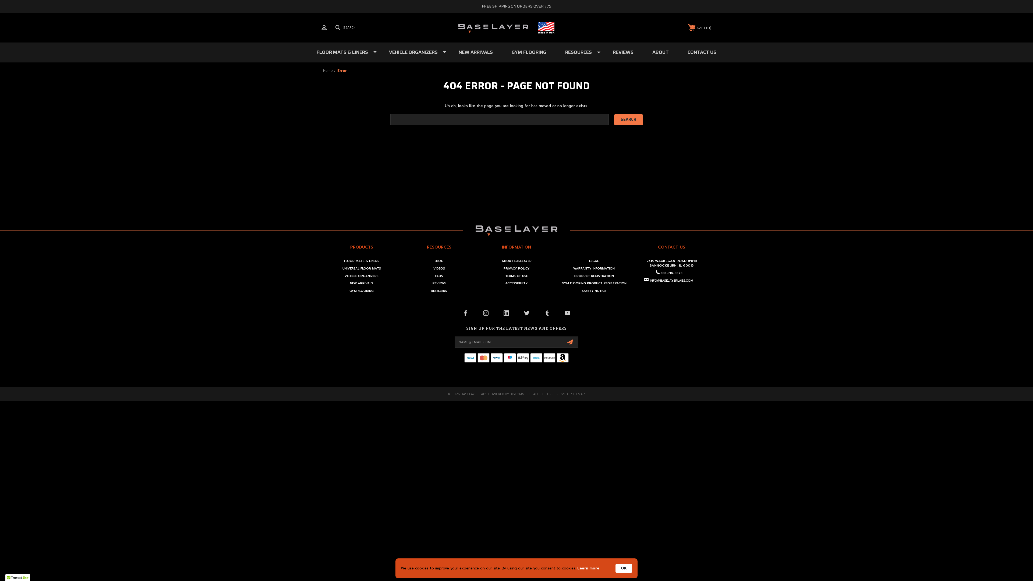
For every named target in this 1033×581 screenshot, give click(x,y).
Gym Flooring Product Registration (594, 283)
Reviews (623, 52)
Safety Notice (594, 291)
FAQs (439, 276)
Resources (578, 52)
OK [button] (624, 568)
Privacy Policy (517, 268)
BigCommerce (521, 393)
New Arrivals (476, 52)
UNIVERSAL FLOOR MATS (361, 268)
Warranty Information (594, 268)
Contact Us (702, 52)
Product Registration (594, 276)
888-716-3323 (671, 273)
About (660, 52)
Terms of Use (516, 276)
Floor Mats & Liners (342, 52)
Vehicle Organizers (413, 52)
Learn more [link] (588, 568)
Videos (439, 268)
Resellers (439, 291)
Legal (594, 261)
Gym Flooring (529, 52)
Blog (439, 261)
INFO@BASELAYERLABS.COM (671, 280)
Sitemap (578, 393)
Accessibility (516, 283)
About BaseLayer (517, 261)
